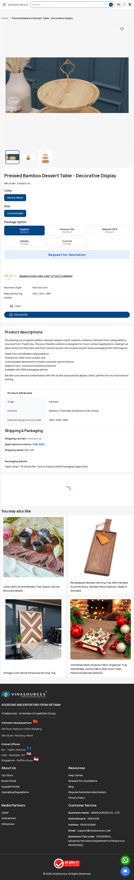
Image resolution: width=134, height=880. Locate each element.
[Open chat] (125, 871)
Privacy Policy (76, 798)
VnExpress (7, 824)
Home (4, 18)
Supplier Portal (10, 786)
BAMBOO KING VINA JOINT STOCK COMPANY (46, 276)
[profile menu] (4, 4)
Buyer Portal (8, 781)
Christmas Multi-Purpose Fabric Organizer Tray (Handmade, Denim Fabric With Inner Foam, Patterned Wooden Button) (98, 669)
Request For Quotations (82, 781)
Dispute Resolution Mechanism (87, 792)
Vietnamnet (8, 818)
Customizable (15, 213)
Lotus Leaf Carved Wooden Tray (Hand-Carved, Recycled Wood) (31, 588)
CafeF (5, 812)
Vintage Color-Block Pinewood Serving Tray (29, 673)
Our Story (7, 775)
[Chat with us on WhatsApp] (125, 860)
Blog (71, 786)
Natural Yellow (15, 197)
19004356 (93, 818)
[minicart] (130, 4)
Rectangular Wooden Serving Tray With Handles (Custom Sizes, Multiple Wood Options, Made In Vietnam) (99, 586)
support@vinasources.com (94, 830)
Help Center (75, 775)
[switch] (121, 4)
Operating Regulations (15, 792)
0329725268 (88, 824)
